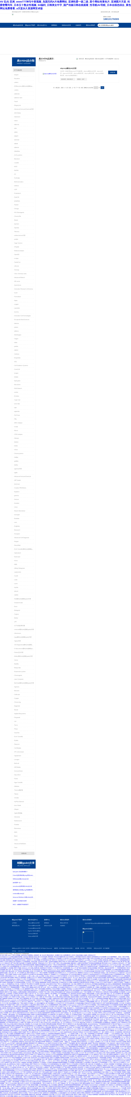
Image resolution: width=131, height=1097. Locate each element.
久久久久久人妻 (31, 1059)
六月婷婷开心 (82, 1001)
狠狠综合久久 (96, 1037)
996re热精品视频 (65, 963)
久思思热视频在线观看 (81, 1008)
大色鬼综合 (102, 1051)
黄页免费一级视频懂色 (42, 1094)
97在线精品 (28, 981)
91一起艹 (68, 1006)
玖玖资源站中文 (52, 1025)
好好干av (24, 1086)
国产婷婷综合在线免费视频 (99, 989)
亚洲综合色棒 (34, 1061)
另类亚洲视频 (47, 981)
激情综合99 (35, 1032)
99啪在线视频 (90, 993)
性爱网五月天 (80, 984)
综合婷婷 (108, 1046)
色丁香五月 (107, 1019)
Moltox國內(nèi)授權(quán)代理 (23, 656)
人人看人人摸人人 (95, 1000)
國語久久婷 (14, 1088)
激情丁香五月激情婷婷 (22, 998)
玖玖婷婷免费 (99, 1033)
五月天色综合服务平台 (83, 1081)
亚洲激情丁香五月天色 (82, 1038)
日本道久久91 (7, 1057)
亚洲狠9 (92, 982)
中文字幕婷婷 (117, 1072)
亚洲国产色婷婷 (6, 1078)
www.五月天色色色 (23, 1096)
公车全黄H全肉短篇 (88, 971)
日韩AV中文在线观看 (32, 1088)
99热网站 (27, 1024)
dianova (16, 323)
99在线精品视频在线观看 (56, 1045)
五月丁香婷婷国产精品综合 (52, 1049)
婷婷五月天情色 (23, 1093)
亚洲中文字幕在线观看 (30, 1078)
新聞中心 (47, 919)
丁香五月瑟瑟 (83, 1078)
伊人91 (117, 1030)
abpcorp (16, 124)
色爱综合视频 (106, 1078)
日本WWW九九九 (114, 973)
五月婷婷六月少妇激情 (91, 979)
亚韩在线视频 (56, 1040)
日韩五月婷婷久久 (108, 982)
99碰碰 (15, 992)
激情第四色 (55, 1027)
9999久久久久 (52, 969)
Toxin (15, 847)
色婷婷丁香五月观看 (50, 979)
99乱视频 (2, 960)
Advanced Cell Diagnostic (21, 537)
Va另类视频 (101, 1085)
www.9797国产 (11, 1043)
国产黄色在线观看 (82, 968)
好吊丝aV (29, 1037)
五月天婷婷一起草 (98, 1019)
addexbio (17, 94)
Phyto (16, 729)
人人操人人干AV (71, 1081)
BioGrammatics (18, 182)
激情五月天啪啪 (28, 1003)
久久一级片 (101, 1032)
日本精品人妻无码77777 (104, 961)
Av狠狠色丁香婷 (47, 1067)
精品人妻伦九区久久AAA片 (122, 1027)
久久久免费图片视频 (119, 1065)
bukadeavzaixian (71, 1005)
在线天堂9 (10, 1094)
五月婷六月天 (99, 982)
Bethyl (16, 618)
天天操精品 (43, 1064)
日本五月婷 (112, 1035)
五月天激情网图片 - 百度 (114, 956)
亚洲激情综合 (10, 984)
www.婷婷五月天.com (70, 1029)
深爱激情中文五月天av (43, 1069)
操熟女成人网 (62, 1027)
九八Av (47, 1005)
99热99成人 (101, 968)
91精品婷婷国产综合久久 (122, 1078)
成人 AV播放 (96, 987)
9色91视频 (59, 1001)
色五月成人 (91, 1075)
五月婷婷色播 (90, 1069)
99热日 (18, 979)
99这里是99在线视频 (109, 1056)
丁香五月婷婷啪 (74, 995)
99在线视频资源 (14, 966)
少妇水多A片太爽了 (43, 961)
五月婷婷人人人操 (14, 1051)
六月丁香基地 (35, 982)
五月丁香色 (77, 965)
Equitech (16, 491)
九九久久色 (95, 1077)
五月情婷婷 (122, 992)
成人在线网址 (71, 1061)
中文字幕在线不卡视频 (60, 1008)
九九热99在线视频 (103, 1048)
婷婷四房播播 (34, 1085)
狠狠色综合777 (104, 1016)
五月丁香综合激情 (44, 1072)
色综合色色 (28, 1041)
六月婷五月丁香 (24, 984)
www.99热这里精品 (119, 1014)
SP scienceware (19, 752)
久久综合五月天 (59, 1003)
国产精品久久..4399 (69, 1019)
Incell (15, 293)
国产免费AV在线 (86, 1027)
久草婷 (48, 1089)
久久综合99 (127, 1059)
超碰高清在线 (68, 1032)
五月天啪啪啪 (124, 1008)
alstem (16, 327)
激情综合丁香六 (98, 1054)
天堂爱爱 (5, 1013)
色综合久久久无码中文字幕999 (58, 976)
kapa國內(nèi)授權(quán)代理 (22, 637)
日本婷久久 (89, 1022)
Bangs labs (17, 667)
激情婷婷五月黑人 (30, 989)
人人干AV (97, 1075)
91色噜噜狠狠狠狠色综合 (95, 1078)
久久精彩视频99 (62, 1093)
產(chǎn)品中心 (42, 25)
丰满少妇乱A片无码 (34, 1035)
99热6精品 (31, 995)
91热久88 (90, 1064)
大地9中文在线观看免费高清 (117, 981)
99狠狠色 (99, 1065)
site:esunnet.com (8, 1059)
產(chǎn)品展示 (99, 58)
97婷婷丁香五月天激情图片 (84, 1029)
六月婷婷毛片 (80, 960)
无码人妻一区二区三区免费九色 (17, 973)
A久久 (12, 1038)
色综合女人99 (26, 968)
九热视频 (26, 1016)
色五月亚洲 (42, 1024)
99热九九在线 (104, 1000)
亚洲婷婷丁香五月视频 (22, 1008)
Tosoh (16, 101)
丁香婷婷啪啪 (90, 1033)
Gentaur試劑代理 (33, 933)
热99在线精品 (23, 1091)
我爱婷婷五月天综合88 (119, 1061)
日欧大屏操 (105, 1072)
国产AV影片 (45, 1086)
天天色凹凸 (88, 989)
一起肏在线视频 (122, 1006)
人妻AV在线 (31, 1030)
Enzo (15, 606)
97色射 (95, 960)
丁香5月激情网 (87, 992)
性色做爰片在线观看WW (45, 1077)
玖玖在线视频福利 (58, 1054)
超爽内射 (38, 1059)
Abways (16, 438)
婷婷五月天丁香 (37, 1046)
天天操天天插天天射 (103, 979)
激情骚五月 (6, 1037)
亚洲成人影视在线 (103, 960)
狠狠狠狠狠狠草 (116, 984)
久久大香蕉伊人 (100, 1073)
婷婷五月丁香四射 (80, 976)
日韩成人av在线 (17, 974)
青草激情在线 (76, 1049)
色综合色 (5, 1093)
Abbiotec (16, 786)
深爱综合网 (19, 1043)
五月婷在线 (24, 1030)
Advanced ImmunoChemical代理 (24, 109)
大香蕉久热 (86, 1009)
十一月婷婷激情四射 (120, 968)
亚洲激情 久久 (55, 974)
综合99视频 (37, 960)
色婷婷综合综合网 (92, 966)
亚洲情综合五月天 (77, 1021)
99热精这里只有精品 (99, 973)
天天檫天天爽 (47, 966)
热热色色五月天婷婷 (114, 1017)
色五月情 (35, 1072)
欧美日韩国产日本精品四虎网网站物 (91, 963)
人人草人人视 (82, 1033)
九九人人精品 (125, 1037)
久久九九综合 (40, 979)
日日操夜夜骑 (66, 968)
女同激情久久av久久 (15, 1001)
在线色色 (89, 977)
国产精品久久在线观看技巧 (43, 1040)
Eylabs (16, 740)
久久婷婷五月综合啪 (89, 1067)
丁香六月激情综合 (50, 1038)
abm (15, 128)
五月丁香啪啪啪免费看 (13, 987)
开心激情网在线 (86, 1016)
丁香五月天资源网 (28, 1077)
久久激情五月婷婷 (44, 990)
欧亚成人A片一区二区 (23, 1067)
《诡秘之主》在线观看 (70, 1041)
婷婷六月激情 (79, 961)
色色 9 (67, 1075)
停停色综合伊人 (113, 1040)
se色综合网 (80, 1005)
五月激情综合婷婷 (77, 1014)
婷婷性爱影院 (74, 1011)
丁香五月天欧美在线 (5, 989)
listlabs (16, 377)
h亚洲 (31, 971)
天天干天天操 (39, 1006)
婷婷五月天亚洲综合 (67, 1096)
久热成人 (22, 997)
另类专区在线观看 (62, 1069)
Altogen (16, 809)
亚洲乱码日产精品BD (49, 1000)
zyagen (16, 304)
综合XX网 (63, 1009)
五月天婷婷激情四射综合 (113, 1089)
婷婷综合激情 (125, 1051)
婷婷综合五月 (31, 1065)
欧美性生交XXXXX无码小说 (70, 1001)
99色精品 (69, 989)
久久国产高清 (64, 1030)
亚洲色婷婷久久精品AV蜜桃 (97, 1030)
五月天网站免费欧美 (35, 1083)
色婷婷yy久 (47, 974)
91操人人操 (106, 1083)
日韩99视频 (42, 998)
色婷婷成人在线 (118, 1033)
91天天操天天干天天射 (26, 966)
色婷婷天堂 (67, 1000)
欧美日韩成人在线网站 (97, 1049)
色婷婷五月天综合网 (27, 974)
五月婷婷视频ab (43, 1085)
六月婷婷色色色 (63, 974)
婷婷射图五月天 (33, 1043)
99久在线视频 (60, 979)
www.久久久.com (34, 1080)
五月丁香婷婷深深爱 (95, 1011)
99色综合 (112, 1043)
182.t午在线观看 (61, 969)
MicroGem (17, 384)
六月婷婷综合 (51, 958)
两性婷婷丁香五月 (62, 1024)
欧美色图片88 (54, 1089)
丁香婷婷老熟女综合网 (8, 1069)
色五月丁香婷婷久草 (10, 990)
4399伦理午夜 (83, 997)
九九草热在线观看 (90, 976)
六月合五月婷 (85, 969)
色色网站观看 (79, 1062)
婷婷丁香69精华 (120, 1045)
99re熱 (95, 977)
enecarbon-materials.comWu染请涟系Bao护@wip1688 (20, 1000)
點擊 (32, 70)
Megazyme (17, 105)
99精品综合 (6, 1038)
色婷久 (111, 1059)
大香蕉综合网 (56, 1073)
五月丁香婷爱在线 (87, 1089)
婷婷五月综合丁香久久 (55, 984)
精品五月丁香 (24, 1019)
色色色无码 (34, 1057)
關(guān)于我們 (30, 25)
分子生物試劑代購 (19, 625)
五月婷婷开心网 (82, 1064)
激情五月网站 (81, 1093)
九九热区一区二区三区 (13, 1065)
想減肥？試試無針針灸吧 (20, 901)
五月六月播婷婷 (110, 1030)
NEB (15, 564)
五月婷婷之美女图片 (18, 993)
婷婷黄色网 (19, 1077)
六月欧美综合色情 (43, 1009)
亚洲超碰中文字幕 (118, 1077)
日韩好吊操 (92, 1009)
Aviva (16, 560)
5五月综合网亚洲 (69, 1003)
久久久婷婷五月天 (119, 1059)
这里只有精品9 (91, 1073)
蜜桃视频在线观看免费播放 (59, 1062)
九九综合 (28, 982)
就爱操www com (42, 1043)
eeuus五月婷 (7, 1048)
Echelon (16, 396)
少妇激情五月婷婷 (58, 1041)
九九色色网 (70, 965)
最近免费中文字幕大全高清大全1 (100, 965)
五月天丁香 (99, 985)
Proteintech (17, 193)
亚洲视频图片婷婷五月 (20, 1033)
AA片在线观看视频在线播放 (103, 976)
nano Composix (18, 679)
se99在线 (53, 1022)
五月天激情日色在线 (43, 1057)
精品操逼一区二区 (124, 1094)
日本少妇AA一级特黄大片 (67, 1040)
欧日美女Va (88, 984)
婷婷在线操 (110, 958)
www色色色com (11, 979)
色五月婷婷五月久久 (60, 973)
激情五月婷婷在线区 (64, 997)
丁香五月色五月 (113, 1016)
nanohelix (17, 308)
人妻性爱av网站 (95, 1035)
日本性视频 (76, 1080)
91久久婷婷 (42, 1088)
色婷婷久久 (30, 960)
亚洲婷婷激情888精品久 (14, 1035)
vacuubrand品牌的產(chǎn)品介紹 (22, 886)
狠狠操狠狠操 (56, 1080)
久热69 (17, 1005)
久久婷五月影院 (71, 960)
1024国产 (65, 1043)
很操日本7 (122, 973)
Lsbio (15, 579)
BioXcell (16, 763)
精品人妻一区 (9, 969)
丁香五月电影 (8, 974)
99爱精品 (127, 1021)
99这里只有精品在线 (52, 982)
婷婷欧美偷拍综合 (88, 990)
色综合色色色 (27, 1053)
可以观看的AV (58, 1065)
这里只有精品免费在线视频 (56, 990)
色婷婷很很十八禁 (104, 1043)
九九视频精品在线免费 (116, 979)
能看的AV (28, 958)
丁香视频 (126, 982)
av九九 (28, 1021)
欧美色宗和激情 (101, 977)
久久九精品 (91, 1041)
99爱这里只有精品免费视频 (110, 992)
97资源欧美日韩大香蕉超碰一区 (77, 1069)
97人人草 (73, 987)
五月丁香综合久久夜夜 (110, 1006)
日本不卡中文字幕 (25, 1061)
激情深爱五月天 (14, 1072)
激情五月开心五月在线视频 (114, 989)
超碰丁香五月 (95, 1016)
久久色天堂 (65, 958)
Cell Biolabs (17, 748)
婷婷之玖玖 (6, 966)
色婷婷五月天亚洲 (18, 1040)
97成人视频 (125, 985)
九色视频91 (121, 1040)
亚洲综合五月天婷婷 (90, 1003)
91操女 (84, 1094)
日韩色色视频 (74, 1000)
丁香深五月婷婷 (112, 1021)
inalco (16, 120)
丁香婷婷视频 (102, 1057)
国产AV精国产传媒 (9, 1005)
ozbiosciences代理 (19, 235)
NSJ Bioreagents (19, 212)
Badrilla (16, 664)
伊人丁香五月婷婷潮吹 (65, 981)
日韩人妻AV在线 (14, 995)
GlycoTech (17, 775)
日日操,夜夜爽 (51, 1019)
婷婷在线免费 (57, 1067)
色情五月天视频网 (55, 1057)
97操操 (77, 1040)
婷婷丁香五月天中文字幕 (85, 1072)
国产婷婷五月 (53, 960)
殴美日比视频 (75, 997)
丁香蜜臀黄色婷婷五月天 (105, 966)
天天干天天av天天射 (115, 965)
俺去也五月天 (40, 1070)
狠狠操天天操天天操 (5, 1029)
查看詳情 (112, 72)
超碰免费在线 (88, 1019)
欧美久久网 (25, 1035)
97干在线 (86, 1086)
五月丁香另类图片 (66, 1067)
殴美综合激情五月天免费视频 (65, 1086)
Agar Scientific (18, 782)
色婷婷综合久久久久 (117, 976)
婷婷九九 (10, 1006)
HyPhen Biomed (19, 801)
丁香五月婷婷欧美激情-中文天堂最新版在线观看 (109, 1005)
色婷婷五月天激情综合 (99, 1089)
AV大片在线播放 (72, 1072)
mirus (16, 507)
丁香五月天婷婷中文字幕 (35, 1093)
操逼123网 (64, 1061)
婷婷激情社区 (66, 984)
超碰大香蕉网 (87, 1088)
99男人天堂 (101, 1080)
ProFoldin (17, 178)
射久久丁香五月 (89, 1059)
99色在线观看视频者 (105, 969)
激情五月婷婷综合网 (17, 1025)
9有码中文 (86, 974)
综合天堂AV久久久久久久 (105, 1086)
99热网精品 (65, 995)
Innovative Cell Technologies (22, 315)
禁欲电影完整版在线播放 (119, 1070)
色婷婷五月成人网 (9, 1062)
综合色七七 (52, 1001)
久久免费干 (49, 998)
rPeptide (16, 247)
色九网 (55, 1081)
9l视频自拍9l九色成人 (20, 960)
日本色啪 (44, 1025)
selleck (16, 82)
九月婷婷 (49, 1062)
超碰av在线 (40, 1056)
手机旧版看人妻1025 (74, 1043)
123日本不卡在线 (105, 1038)
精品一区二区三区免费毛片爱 (115, 993)
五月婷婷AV (121, 1069)
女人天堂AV (55, 981)
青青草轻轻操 (41, 1089)
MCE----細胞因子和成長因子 (21, 904)
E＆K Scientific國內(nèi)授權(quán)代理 (24, 549)
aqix (15, 407)
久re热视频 (10, 968)
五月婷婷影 (58, 958)
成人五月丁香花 (22, 1017)
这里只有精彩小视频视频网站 (97, 1046)
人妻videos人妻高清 (123, 1019)
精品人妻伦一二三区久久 (45, 1061)
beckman (17, 484)
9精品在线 (82, 1022)
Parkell (16, 205)
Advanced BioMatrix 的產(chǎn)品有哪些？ (24, 897)
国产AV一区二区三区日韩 (33, 1027)
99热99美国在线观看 (6, 958)
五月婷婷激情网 (97, 1022)
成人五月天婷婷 (34, 998)
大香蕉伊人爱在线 (94, 1038)
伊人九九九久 (104, 1035)
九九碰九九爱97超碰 (100, 993)
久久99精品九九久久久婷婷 (99, 1027)
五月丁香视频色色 (18, 1009)
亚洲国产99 (30, 1022)
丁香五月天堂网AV (53, 985)
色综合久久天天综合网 (21, 1069)
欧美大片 (77, 966)
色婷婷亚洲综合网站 (66, 1048)
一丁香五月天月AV (123, 1086)
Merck (16, 430)
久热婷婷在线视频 (70, 1077)
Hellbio (16, 457)
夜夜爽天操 (32, 1040)
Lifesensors (17, 633)
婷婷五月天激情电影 (20, 977)
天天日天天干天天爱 (66, 1080)
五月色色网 (74, 1064)
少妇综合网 (34, 961)
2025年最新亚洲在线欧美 (79, 981)
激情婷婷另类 (67, 1054)
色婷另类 (26, 1040)
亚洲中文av (53, 1069)
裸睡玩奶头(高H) (85, 965)
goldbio (16, 461)
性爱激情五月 (16, 1019)
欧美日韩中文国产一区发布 (102, 971)
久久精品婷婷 (32, 1005)
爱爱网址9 (80, 973)
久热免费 (123, 1088)
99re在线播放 (12, 1003)
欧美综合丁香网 (78, 1086)
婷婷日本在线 (69, 1094)
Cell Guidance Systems (21, 365)
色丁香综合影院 (116, 966)
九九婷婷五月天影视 (66, 1049)
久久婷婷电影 (22, 1088)
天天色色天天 (3, 956)
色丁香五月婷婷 (47, 997)
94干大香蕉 (38, 1086)
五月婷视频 (23, 1037)
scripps (16, 258)
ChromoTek (17, 216)
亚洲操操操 (3, 1086)
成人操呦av (7, 1088)
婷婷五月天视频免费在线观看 (80, 1054)
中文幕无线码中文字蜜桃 (57, 1075)
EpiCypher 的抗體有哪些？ (20, 871)
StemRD (16, 254)
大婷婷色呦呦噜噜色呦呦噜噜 (118, 1081)
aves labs (17, 403)
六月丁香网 (39, 997)
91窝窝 (112, 1078)
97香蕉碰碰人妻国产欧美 (31, 1009)
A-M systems (18, 155)
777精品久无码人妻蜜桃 (27, 987)
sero (15, 522)
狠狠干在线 (118, 1051)
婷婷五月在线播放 (84, 1000)
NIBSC (16, 350)
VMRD (16, 595)
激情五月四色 (25, 1080)
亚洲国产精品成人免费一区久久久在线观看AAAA (33, 985)
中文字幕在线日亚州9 (12, 1022)
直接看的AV (36, 1062)
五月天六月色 (73, 1057)
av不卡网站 (114, 1019)
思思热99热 (18, 965)
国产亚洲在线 (108, 1080)
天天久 (31, 1011)
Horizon (16, 499)
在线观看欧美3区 (103, 1094)
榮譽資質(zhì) (16, 925)
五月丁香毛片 (56, 1061)
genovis (16, 495)
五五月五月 (79, 971)
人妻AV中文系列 (119, 1043)
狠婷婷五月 (70, 1024)
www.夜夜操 (53, 987)
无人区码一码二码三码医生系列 (32, 1073)
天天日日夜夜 (73, 958)
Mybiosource (18, 820)
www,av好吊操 (101, 1014)
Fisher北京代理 (18, 652)
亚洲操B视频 (94, 1088)
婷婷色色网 (7, 1025)
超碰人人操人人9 (25, 1075)
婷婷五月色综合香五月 (18, 958)
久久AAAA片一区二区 (94, 1040)
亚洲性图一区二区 (92, 1080)
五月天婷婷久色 (38, 971)
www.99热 (110, 1065)
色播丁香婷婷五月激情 (20, 1089)
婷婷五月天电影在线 (58, 1077)
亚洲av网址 (94, 1062)
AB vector (17, 281)
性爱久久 (6, 1067)
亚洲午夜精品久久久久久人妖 (31, 1049)
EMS (15, 832)
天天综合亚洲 (87, 1035)
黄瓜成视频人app (78, 990)
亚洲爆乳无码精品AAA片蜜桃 (66, 1070)
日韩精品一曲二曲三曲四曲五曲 (68, 1035)
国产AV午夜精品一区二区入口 (87, 998)
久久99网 (74, 979)
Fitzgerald (17, 717)
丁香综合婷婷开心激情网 (89, 1014)
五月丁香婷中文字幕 (14, 997)
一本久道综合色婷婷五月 (10, 1049)
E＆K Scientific (18, 736)
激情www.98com (113, 998)
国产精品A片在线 (113, 1094)
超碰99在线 (56, 998)
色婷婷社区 (46, 1093)
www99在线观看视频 (9, 1016)
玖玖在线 (42, 1021)
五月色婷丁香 (70, 1027)
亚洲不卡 (30, 1038)
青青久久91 (83, 966)
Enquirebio (17, 358)
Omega (16, 208)
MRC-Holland (18, 423)
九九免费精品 (82, 995)
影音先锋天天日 (106, 963)
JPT (15, 622)
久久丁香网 (45, 1001)
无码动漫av (5, 985)
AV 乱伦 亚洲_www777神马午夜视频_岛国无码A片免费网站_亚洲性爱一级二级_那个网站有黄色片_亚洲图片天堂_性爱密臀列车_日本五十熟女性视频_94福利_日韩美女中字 (48, 955)
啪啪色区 (31, 956)
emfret (16, 392)
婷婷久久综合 (31, 1033)
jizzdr (80, 992)
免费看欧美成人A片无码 (123, 987)
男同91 (24, 1059)
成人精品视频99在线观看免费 (91, 1070)
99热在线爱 (84, 1043)
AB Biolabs (17, 767)
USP (15, 189)
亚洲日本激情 (122, 998)
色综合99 (121, 963)
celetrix (16, 90)
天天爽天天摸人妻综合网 (7, 971)
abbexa (16, 331)
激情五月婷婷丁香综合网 (60, 1088)
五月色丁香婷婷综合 (122, 1022)
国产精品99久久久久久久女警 (82, 1013)
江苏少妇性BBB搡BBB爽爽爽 (53, 1011)
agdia (15, 472)
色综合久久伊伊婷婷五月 (101, 1059)
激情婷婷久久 (71, 985)
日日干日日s (77, 1030)
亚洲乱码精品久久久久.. (11, 976)
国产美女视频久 (50, 1003)
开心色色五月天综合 (124, 1016)
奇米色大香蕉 (17, 969)
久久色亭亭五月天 (72, 973)
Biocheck (17, 159)
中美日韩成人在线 (124, 958)
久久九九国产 (118, 1029)
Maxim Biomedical (19, 511)
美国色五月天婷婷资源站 (68, 1038)
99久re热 (105, 1054)
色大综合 (17, 1062)
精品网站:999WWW (77, 1067)
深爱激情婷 (127, 976)
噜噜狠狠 (2, 1022)
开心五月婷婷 (122, 1011)
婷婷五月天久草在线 (36, 1013)
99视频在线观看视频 (55, 1051)
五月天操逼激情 (50, 1037)
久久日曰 (23, 979)
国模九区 (2, 993)
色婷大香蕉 (106, 997)
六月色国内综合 (57, 968)
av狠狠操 (113, 1022)
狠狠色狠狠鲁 (51, 1091)
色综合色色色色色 (93, 1024)
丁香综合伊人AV (88, 1061)
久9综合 (41, 993)
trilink (15, 342)
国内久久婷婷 (77, 1094)
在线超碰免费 (48, 1056)
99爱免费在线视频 (51, 1024)
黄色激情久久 (70, 1008)
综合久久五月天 (105, 1037)
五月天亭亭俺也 (110, 1013)
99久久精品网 (16, 1075)
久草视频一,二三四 (108, 1033)
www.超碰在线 (51, 1014)
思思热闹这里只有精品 (29, 1070)
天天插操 (53, 1053)
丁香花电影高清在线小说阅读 (83, 956)
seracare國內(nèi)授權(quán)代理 (24, 629)
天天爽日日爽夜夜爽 (41, 1091)
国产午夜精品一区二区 (67, 1013)
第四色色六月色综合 (55, 1048)
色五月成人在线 (44, 984)
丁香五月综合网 (99, 1006)
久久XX (91, 1054)
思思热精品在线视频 (102, 998)
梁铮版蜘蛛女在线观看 (51, 1070)
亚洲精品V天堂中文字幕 (23, 1085)
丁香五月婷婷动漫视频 (42, 1051)
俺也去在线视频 (120, 1056)
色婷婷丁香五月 (66, 1064)
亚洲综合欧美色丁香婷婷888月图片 (42, 1081)
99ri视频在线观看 (96, 1091)
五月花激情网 (93, 1086)
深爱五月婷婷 (32, 1069)
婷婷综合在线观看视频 (28, 1006)
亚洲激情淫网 (8, 981)
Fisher (16, 778)
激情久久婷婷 (6, 1072)
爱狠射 (125, 1005)
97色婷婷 (43, 1008)
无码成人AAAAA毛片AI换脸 (118, 1041)
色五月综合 (62, 1089)
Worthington (17, 335)
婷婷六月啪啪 (17, 968)
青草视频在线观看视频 (98, 984)
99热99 (10, 1080)
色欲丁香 (115, 1086)
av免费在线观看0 (22, 992)
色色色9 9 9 (49, 1054)
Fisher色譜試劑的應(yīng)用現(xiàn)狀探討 (24, 875)
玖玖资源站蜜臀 (124, 1083)
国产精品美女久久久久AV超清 (80, 1006)
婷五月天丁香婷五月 (27, 1001)
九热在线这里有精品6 (92, 1057)
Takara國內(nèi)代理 (33, 923)
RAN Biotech (18, 388)
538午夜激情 (111, 1027)
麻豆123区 (37, 987)
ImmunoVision (18, 771)
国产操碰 (35, 1077)
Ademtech (17, 117)
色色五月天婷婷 (29, 1054)
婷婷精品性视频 (64, 1057)
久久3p (111, 1072)
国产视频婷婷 (3, 998)
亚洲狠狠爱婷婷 (53, 1005)
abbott (16, 143)
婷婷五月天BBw (21, 1021)
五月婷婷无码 (62, 982)
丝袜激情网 (51, 973)
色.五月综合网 (73, 974)
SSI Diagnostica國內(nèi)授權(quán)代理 (24, 644)
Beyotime (17, 78)
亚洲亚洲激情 (108, 1077)
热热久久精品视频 (46, 1027)
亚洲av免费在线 (34, 968)
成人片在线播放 (52, 1085)
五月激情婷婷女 (31, 979)
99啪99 (105, 1065)
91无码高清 (17, 1094)
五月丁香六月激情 (8, 1033)
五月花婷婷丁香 (100, 1009)
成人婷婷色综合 (11, 1064)
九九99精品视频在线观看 (15, 956)
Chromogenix (18, 675)
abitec (16, 132)
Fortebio (16, 824)
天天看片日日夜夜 (38, 966)
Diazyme (17, 744)
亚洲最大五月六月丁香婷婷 (34, 977)
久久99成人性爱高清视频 (71, 1045)
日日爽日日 (119, 1013)
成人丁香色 (20, 1003)
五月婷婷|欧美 (45, 960)
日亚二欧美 (17, 1056)
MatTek (16, 170)
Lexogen (16, 759)
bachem (16, 224)
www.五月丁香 (31, 1091)
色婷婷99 (122, 1009)
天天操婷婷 (28, 963)
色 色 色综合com (109, 1029)
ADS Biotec (17, 113)
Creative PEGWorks (20, 488)
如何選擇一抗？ (17, 882)
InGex (16, 449)
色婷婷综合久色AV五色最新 (27, 1051)
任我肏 (127, 997)
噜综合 (42, 1049)
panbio (16, 346)
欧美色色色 (37, 969)
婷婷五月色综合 (98, 1069)
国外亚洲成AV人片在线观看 (117, 997)
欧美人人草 (124, 1054)
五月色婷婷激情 (102, 1062)
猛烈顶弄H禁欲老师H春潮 (17, 1054)
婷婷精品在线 (9, 960)
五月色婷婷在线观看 (19, 982)
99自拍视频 (56, 1017)
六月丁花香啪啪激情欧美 (123, 960)
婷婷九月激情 (33, 1019)
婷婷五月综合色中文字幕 (55, 1043)
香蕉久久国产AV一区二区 (32, 993)
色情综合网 (3, 1017)
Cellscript (17, 694)
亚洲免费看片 (83, 1040)
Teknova (16, 231)
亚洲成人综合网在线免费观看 (38, 1014)
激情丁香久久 (78, 1070)
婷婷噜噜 (25, 1043)
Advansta (17, 817)
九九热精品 (43, 1062)
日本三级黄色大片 (110, 1085)
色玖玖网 (51, 1094)
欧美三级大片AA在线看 (40, 956)
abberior (16, 147)
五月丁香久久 (49, 963)
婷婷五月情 (61, 961)
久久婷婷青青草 (14, 1041)
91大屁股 (69, 982)
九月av (122, 1048)
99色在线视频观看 (17, 1057)
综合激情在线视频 (47, 1073)
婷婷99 (63, 971)
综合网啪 (101, 1077)
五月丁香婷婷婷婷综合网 (102, 981)
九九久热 (121, 1003)
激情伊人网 (81, 979)
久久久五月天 (19, 1070)
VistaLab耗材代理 (33, 936)
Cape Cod (17, 400)
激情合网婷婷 (86, 1083)
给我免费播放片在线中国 (49, 1029)
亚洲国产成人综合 (73, 998)
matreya (16, 354)
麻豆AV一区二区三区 (89, 1056)
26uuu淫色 (124, 1053)
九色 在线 (73, 984)
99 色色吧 (115, 990)
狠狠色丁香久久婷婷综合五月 (63, 1021)
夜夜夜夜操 (6, 1030)
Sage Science (18, 243)
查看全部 (23, 853)
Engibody (17, 526)
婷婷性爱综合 (110, 977)
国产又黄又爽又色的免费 (17, 963)
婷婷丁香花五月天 (35, 1064)
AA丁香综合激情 (70, 961)
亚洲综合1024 (69, 1089)
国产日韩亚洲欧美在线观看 (110, 1003)
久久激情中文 (88, 1037)
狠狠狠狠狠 (43, 982)
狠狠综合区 (32, 1094)
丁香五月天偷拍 (35, 1021)
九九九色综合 (97, 1061)
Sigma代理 (17, 641)
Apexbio (16, 227)
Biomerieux (17, 828)
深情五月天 (99, 1003)
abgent (16, 136)
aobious (16, 185)
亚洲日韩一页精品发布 (38, 963)
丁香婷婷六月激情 (114, 1000)
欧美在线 (91, 1006)
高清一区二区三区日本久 (102, 1001)
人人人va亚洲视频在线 (26, 1029)
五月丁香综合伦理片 (80, 977)
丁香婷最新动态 (45, 1075)
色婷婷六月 (112, 960)
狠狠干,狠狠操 (103, 1021)
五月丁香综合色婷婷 (51, 1078)
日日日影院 (97, 958)
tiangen (16, 74)
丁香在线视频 (15, 1081)
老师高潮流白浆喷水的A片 (30, 990)
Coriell (16, 576)
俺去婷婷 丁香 (66, 1011)
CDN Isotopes (18, 434)
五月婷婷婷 (43, 1035)
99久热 (17, 984)
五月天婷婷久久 (91, 1053)
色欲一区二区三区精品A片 (64, 1022)
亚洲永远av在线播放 (78, 1048)
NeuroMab (17, 545)
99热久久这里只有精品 (6, 961)
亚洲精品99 (44, 969)
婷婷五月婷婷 (40, 1005)
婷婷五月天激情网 (34, 984)
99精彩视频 (95, 1051)
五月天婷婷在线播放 (81, 985)
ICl (15, 174)
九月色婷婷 (9, 993)
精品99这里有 (125, 969)
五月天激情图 (38, 1025)
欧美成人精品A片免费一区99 (85, 958)
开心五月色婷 (34, 1024)
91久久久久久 (119, 995)
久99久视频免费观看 (82, 1025)
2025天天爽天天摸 (84, 1011)
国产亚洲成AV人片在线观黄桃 (21, 961)
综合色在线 (50, 1008)
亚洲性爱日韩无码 (84, 982)
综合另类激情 (85, 1030)
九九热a (47, 976)
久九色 (22, 989)
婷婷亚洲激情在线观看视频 (20, 1011)
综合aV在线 (10, 1024)
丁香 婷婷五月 (77, 969)
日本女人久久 (39, 1065)
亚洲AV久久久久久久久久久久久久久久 (109, 1088)
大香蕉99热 (60, 1029)
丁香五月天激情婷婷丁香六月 (17, 1027)
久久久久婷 (5, 1003)
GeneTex (17, 732)
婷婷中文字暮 (8, 992)
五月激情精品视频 (115, 1037)
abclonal (16, 139)
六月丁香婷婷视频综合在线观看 (73, 1046)
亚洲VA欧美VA (11, 1008)
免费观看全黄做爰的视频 (103, 1081)
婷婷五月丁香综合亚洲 (36, 1067)
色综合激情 (79, 1077)
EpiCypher (17, 381)
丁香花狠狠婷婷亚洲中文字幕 (106, 1024)
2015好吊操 (123, 1046)
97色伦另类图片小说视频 (59, 989)
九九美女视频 (9, 1096)
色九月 (118, 1049)
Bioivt (15, 836)
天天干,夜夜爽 (63, 985)
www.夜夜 (41, 976)
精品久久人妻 (33, 1016)
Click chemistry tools (20, 273)
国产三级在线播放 (40, 989)
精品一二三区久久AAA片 (90, 961)
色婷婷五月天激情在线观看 (103, 1067)
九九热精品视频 (79, 1003)
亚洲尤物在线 (82, 1045)
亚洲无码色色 (16, 1080)
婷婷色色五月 (91, 981)
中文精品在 (114, 963)
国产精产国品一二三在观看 (38, 958)
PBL (15, 419)
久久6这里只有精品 (65, 1073)
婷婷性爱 (50, 956)
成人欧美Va (108, 984)
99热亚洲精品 (8, 1011)
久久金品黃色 (45, 1045)
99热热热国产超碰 (48, 1065)
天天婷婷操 (13, 1067)
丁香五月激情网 (43, 973)
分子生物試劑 (18, 70)
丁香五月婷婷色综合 (46, 1017)
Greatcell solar (18, 602)
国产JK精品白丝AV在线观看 (71, 992)
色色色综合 (29, 1045)
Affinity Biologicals (19, 568)
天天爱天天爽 (112, 1049)
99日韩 (5, 1035)
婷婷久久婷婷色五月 (53, 1035)
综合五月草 (28, 1081)
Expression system (20, 671)
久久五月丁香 (82, 1053)
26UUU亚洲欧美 (71, 1093)
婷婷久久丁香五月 (117, 1025)
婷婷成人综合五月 (55, 1013)
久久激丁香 (107, 1041)
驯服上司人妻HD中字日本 (101, 1017)
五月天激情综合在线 (107, 974)
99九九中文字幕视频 (90, 1005)
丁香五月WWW (37, 1029)
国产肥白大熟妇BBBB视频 (42, 1030)
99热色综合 (39, 1000)
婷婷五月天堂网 (41, 1078)
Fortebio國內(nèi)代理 (34, 928)
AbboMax (17, 151)
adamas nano (18, 97)
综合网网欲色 (106, 1022)
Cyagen (16, 698)
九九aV (71, 1030)
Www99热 (94, 1013)
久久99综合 (61, 1046)
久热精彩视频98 (97, 1072)
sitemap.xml (21, 951)
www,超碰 (92, 1081)
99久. (105, 1049)
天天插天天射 (36, 1017)
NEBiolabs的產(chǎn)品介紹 (21, 879)
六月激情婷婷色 (39, 995)
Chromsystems (18, 453)
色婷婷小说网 (74, 1033)
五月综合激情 (24, 1005)
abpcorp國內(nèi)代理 (68, 68)
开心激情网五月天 (78, 1051)
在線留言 (78, 25)
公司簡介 (14, 923)
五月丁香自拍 (18, 971)
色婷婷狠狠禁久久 (15, 1030)
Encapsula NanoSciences (21, 319)
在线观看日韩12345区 (34, 1048)
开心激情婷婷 (79, 1056)
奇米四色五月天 (62, 960)
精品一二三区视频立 (105, 1070)
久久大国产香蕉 (61, 1081)
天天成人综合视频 (55, 1030)
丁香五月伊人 (37, 1001)
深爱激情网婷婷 (72, 1065)
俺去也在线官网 (109, 968)
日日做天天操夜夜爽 (93, 1008)
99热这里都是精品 (28, 1025)
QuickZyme (17, 285)
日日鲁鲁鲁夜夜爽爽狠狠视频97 (72, 1085)
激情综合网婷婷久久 (114, 1054)
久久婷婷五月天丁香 (98, 1029)
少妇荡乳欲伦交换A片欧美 (59, 966)
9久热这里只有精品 (17, 1053)
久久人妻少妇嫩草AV (39, 1003)
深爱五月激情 (64, 998)
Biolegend (17, 610)
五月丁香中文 (12, 1013)
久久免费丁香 (22, 1022)
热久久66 (103, 958)
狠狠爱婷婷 (69, 969)
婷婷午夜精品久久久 (32, 973)
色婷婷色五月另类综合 (46, 968)
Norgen (16, 541)
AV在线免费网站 (13, 1093)
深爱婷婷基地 (112, 1045)
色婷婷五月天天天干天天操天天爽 (112, 985)
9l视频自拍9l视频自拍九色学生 (43, 965)
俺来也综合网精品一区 (111, 1093)
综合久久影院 (23, 995)
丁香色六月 (3, 1085)
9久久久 (55, 1083)
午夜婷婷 (37, 1033)
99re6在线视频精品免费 (112, 1009)
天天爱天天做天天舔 (92, 995)
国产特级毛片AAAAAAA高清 (90, 1085)
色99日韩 (57, 1037)
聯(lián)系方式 (64, 923)
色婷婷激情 (10, 982)
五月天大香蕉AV (30, 997)
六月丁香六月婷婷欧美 (26, 1072)
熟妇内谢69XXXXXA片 (23, 1013)
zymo (16, 583)
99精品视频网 (90, 1001)
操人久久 (106, 1069)
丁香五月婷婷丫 (87, 1077)
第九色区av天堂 (101, 1053)
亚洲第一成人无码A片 (95, 1025)
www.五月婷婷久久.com (122, 1062)
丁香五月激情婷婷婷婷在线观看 (51, 971)
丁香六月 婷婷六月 (47, 1083)
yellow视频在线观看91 (39, 1037)
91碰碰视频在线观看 (17, 1078)
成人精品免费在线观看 (80, 1024)
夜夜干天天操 (53, 1072)
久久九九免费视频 (86, 1049)
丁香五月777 (102, 995)
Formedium (17, 296)
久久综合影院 (113, 1069)
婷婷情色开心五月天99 (46, 1080)
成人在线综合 (22, 976)
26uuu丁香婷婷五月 (96, 1083)
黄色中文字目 (68, 990)
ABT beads (17, 480)
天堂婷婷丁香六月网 (43, 992)
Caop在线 (81, 1037)
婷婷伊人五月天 (94, 969)
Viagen (16, 338)
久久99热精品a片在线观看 (84, 987)
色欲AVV (65, 1065)
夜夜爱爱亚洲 (79, 1061)
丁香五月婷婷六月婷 (5, 1053)
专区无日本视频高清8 (59, 956)
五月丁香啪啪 (115, 1046)
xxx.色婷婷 (33, 1056)
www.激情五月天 (60, 1014)
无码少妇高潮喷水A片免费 (112, 1073)
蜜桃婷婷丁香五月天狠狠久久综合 (94, 1093)
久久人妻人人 (37, 1045)
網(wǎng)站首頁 (18, 25)
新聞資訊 (54, 25)
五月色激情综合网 (63, 1025)
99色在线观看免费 (32, 1089)
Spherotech (17, 553)
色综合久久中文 (88, 973)
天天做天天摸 (26, 1057)
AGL (15, 361)
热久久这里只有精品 (18, 981)
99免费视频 (116, 1080)
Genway (16, 270)
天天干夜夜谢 (63, 977)
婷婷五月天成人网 (117, 961)
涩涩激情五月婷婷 (124, 990)
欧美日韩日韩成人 (107, 1061)
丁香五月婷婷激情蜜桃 (91, 1048)
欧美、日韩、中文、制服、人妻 (53, 995)
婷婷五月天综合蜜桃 (68, 1056)
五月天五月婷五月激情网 (91, 1032)
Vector (16, 660)
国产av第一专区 (45, 987)
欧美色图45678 (53, 1046)
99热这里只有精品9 (7, 1089)
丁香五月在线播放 (12, 1017)
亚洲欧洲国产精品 (57, 1056)
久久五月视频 (91, 985)
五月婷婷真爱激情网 (34, 1008)
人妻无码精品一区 (13, 1014)
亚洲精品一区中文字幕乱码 (114, 1057)
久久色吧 (8, 1081)
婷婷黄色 (48, 989)
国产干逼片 (56, 963)
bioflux (16, 465)
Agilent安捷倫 (18, 813)
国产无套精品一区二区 (64, 1083)
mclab (16, 426)
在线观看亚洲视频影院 (54, 1033)
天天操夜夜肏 (118, 1032)
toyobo (16, 587)
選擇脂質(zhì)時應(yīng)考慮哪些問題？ (24, 890)
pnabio (16, 239)
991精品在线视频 (92, 968)
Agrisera (16, 687)
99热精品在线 (111, 995)
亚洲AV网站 (70, 966)
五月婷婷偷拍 (118, 1064)
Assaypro (17, 534)
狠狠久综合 (9, 1040)
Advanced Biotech (19, 277)
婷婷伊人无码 (102, 1013)
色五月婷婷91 (70, 956)
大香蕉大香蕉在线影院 (56, 992)
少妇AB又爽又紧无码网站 (7, 977)
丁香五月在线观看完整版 (122, 977)
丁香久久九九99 (9, 1083)
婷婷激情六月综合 (71, 971)
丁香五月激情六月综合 (20, 1038)
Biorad (16, 710)
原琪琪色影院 (120, 1001)
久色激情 (58, 1038)
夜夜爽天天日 (12, 998)
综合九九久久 (81, 1057)
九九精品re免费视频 (92, 1094)
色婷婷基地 (103, 987)
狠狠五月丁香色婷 (63, 1072)
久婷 (107, 973)
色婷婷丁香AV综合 (93, 1043)
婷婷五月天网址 (56, 1096)
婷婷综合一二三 (65, 1033)
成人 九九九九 (110, 1051)
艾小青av (41, 1022)
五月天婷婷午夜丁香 (27, 969)
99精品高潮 (32, 1096)
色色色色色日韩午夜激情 (95, 997)
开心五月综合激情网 (39, 1011)
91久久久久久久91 (106, 1025)
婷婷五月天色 (28, 1046)
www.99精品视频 (116, 969)
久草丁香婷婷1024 (97, 992)
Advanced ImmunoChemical (22, 476)
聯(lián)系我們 (90, 25)
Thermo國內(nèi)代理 (34, 925)
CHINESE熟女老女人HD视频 (76, 1059)
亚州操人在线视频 (109, 1064)
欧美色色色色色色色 (114, 1008)
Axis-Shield (17, 805)
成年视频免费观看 (114, 1048)
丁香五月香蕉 (125, 956)
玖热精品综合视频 (88, 1017)
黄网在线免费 (19, 1016)
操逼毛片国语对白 (82, 1041)
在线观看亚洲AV (11, 1021)
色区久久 (85, 1046)
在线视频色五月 (103, 1045)
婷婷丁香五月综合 (91, 1065)
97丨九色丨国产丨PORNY (79, 1073)
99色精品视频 (66, 1053)
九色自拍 (25, 956)
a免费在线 (76, 982)
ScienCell (17, 369)
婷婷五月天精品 (118, 982)
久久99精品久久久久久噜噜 (44, 1096)
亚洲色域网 (121, 1021)
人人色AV (60, 1032)
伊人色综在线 (104, 1040)
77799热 (116, 958)
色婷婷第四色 (19, 1073)
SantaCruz (17, 262)
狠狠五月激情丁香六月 (24, 1032)
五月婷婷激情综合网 (119, 974)
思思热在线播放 (53, 961)
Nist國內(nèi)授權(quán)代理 (22, 599)
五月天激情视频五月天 (64, 993)
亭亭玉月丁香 (109, 1014)
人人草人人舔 (111, 1062)
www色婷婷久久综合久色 (63, 1091)
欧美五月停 (47, 1022)
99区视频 (126, 993)
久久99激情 (108, 990)
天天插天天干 (61, 1006)
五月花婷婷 (49, 1088)
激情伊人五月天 (109, 1032)
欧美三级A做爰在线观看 (38, 1041)
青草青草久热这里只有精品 (78, 993)
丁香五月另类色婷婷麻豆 (59, 965)
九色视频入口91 (98, 1041)
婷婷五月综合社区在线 (117, 1067)
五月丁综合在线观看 (92, 1045)
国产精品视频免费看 (19, 1045)
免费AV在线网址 (11, 1085)
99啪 (33, 1053)
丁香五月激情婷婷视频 (8, 1070)
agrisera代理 (18, 468)
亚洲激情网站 (53, 1093)
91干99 (36, 1022)
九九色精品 (126, 1025)
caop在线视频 (14, 1046)
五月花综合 (19, 990)
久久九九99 (75, 1022)
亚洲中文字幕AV (8, 1045)
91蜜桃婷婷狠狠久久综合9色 (110, 1011)
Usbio (16, 840)
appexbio (17, 411)
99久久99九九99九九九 (77, 1091)
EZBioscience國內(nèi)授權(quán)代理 (24, 86)
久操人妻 (79, 1035)
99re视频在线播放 (61, 1016)
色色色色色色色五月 (95, 974)
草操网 (124, 1072)
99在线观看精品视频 (24, 1014)
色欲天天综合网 (111, 987)
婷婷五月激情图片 (7, 1019)
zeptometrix (17, 572)
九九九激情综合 (78, 1017)
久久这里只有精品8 (5, 1061)
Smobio (16, 798)
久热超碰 (4, 1014)
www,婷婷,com (89, 960)
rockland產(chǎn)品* (18, 893)
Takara (16, 794)
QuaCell (16, 197)
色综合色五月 (5, 1001)
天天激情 (22, 1081)
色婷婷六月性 (17, 1006)
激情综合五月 (59, 1019)
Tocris (16, 725)
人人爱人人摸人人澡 (32, 976)
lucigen (16, 373)
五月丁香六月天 (14, 1037)
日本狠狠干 (78, 1027)
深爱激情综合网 (4, 1027)
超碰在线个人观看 (76, 963)
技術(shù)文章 (66, 25)
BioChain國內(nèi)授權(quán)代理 (24, 683)
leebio (16, 446)
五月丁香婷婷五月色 (39, 1054)
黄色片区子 (112, 1001)
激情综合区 (83, 1080)
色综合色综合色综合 (38, 1038)
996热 (122, 1073)
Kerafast (16, 503)
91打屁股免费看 (8, 1056)
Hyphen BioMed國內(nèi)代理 (35, 931)
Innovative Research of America (23, 289)
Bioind (16, 220)
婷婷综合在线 (53, 1086)
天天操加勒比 (87, 1062)
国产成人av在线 (13, 1091)
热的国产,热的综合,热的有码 (19, 1048)
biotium (16, 442)
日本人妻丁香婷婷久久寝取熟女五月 (52, 1059)
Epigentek (17, 706)
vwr (15, 721)
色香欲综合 (126, 1064)
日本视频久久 (15, 1029)
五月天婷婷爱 (104, 1008)
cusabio (16, 162)
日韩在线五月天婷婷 (54, 1009)
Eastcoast (17, 556)
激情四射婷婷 (46, 1013)
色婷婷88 (118, 1053)
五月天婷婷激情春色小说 (54, 1064)
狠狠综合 (79, 974)
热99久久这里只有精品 (8, 965)
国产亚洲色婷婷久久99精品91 (90, 1021)
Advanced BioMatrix (20, 843)
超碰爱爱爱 (87, 1091)
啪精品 (16, 1096)
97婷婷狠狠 (55, 977)
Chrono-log (17, 702)
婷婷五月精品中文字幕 (8, 1073)
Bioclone (16, 690)
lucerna (16, 312)
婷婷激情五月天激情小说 (123, 1085)
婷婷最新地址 (78, 1009)
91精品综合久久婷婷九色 (81, 1096)
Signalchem (17, 755)
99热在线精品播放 (14, 985)
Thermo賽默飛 (18, 790)
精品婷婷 (20, 1049)
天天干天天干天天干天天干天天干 (48, 1032)
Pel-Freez (17, 415)
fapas (15, 300)
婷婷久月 (68, 1014)
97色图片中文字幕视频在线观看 (78, 1075)
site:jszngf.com (73, 1037)
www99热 (45, 1046)
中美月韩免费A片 (5, 995)
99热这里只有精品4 (77, 1032)
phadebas (17, 201)
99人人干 (73, 968)
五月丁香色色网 (122, 1093)
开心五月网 (55, 997)
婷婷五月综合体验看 (63, 1078)
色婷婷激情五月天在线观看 (98, 956)
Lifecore (16, 266)
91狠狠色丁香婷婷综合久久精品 (46, 1016)
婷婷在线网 (26, 971)
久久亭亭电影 (15, 989)
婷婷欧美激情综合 (33, 992)
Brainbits (16, 518)
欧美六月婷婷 (99, 1056)
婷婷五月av (123, 1030)
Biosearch (17, 530)
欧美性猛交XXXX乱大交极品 (10, 1032)
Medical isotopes (19, 250)
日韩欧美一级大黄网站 (50, 993)
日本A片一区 (71, 977)
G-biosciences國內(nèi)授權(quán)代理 (24, 648)
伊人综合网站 (15, 1061)
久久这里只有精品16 (78, 989)
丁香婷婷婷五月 (79, 1019)
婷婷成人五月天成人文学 (50, 1006)
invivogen (17, 514)
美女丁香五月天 (25, 1056)
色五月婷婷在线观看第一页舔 (110, 1091)
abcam (16, 591)
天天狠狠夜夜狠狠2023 (66, 1017)
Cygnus (16, 614)
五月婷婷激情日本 (35, 1075)
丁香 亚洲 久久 (50, 1021)
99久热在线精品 (38, 974)
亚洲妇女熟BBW (46, 977)
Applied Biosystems (20, 713)
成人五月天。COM (99, 990)
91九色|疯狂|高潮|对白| (64, 987)
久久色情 (21, 1046)
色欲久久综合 (59, 1000)
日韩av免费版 (62, 1005)
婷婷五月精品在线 (19, 1024)
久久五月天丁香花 (60, 1094)
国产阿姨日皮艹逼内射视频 (74, 1088)
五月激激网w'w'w (98, 1064)
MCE (15, 166)
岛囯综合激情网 (110, 1053)
